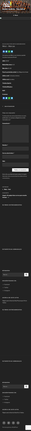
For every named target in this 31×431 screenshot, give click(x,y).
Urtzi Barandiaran (19, 44)
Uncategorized (10, 106)
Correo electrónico (8, 153)
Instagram (7, 290)
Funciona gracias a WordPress (10, 427)
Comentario (6, 123)
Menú (16, 15)
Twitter (6, 287)
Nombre (5, 145)
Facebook (7, 284)
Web (3, 161)
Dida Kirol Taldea (13, 9)
